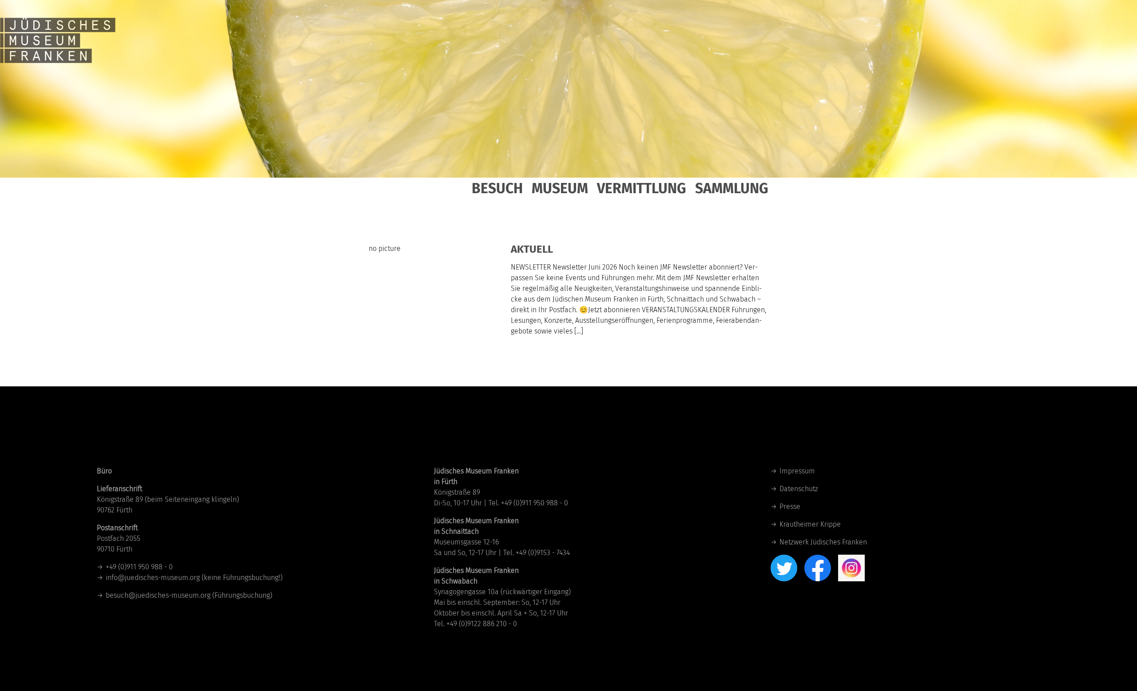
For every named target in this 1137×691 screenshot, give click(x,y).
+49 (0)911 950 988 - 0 (139, 567)
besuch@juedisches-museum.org (158, 595)
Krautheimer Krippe (810, 524)
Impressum (797, 471)
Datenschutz (798, 488)
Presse (789, 506)
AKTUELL (532, 249)
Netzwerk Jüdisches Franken (823, 542)
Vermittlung (641, 188)
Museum (560, 188)
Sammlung (731, 188)
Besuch (497, 188)
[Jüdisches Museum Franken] (57, 31)
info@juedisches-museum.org (153, 577)
